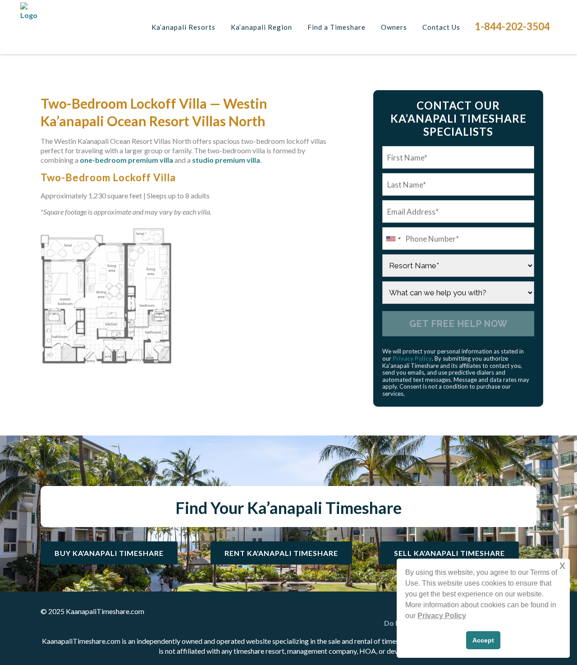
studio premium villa (226, 160)
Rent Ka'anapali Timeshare (281, 553)
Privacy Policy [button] (441, 615)
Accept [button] (483, 640)
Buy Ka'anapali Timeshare (109, 553)
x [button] (562, 565)
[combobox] (393, 238)
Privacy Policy (412, 358)
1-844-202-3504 (512, 26)
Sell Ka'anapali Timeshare (449, 553)
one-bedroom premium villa (126, 160)
